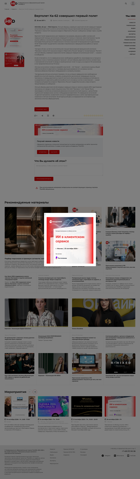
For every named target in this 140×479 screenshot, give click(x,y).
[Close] (94, 213)
